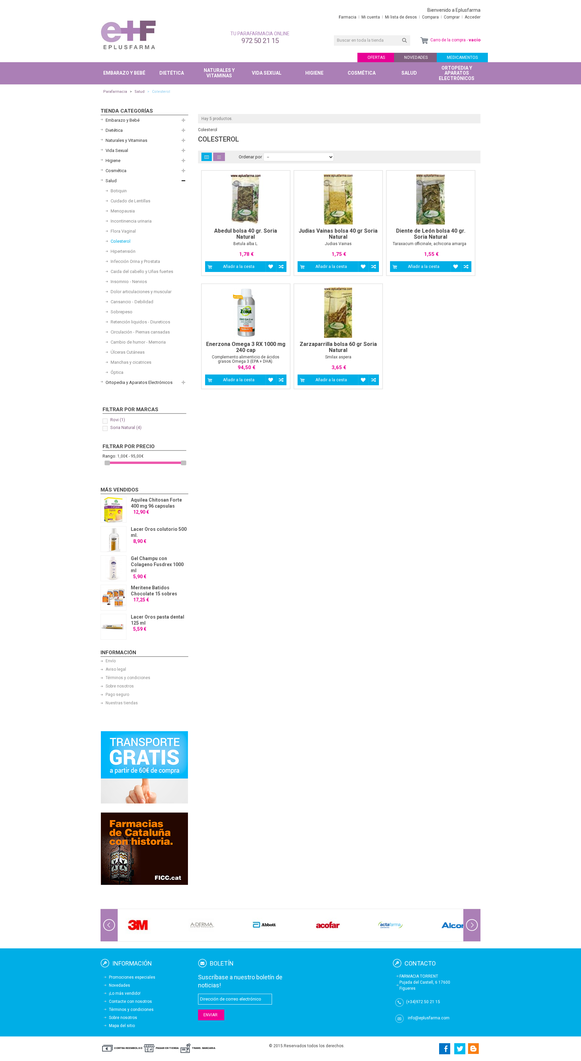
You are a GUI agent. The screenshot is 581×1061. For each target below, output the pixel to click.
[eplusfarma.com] (128, 34)
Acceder (472, 17)
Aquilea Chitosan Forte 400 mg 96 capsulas (156, 503)
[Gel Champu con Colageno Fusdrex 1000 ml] (113, 568)
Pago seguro (117, 694)
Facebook (443, 1048)
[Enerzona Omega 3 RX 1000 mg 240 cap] (245, 312)
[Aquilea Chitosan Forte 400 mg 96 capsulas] (113, 510)
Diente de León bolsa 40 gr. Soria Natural (430, 234)
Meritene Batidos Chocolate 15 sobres (154, 590)
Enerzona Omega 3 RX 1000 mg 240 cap (245, 347)
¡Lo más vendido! (125, 993)
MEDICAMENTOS (462, 57)
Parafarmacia (115, 91)
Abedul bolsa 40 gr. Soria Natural (245, 234)
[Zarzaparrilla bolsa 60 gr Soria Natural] (338, 312)
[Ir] (404, 40)
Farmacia (347, 17)
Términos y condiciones (128, 677)
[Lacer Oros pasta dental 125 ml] (113, 627)
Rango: (109, 456)
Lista (219, 157)
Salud (139, 91)
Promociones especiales (132, 977)
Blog (473, 1048)
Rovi (117, 419)
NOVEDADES (416, 57)
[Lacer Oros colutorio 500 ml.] (113, 539)
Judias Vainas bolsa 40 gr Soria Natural (338, 234)
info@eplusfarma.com (429, 1018)
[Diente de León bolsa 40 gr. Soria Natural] (430, 199)
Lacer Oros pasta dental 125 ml (157, 620)
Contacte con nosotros (130, 1001)
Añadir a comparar (281, 266)
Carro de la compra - (454, 40)
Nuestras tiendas (122, 703)
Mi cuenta (370, 17)
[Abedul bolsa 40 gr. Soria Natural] (245, 199)
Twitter (459, 1048)
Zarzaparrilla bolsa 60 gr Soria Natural (338, 347)
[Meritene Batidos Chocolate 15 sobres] (113, 598)
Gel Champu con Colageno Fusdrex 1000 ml (157, 564)
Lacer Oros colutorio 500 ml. (159, 532)
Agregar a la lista (271, 266)
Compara (430, 17)
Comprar (452, 17)
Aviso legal (116, 669)
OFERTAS (376, 57)
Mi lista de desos (401, 17)
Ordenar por (250, 156)
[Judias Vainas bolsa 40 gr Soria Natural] (338, 199)
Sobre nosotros (120, 686)
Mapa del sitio (122, 1025)
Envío (111, 661)
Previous (109, 925)
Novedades (119, 985)
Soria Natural (126, 427)
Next (471, 925)
